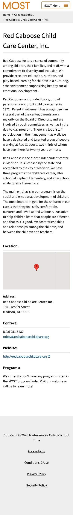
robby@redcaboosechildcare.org (26, 336)
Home (6, 15)
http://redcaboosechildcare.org (25, 356)
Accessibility (36, 451)
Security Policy (36, 485)
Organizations (23, 15)
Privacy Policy (36, 474)
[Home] (16, 5)
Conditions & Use (36, 462)
